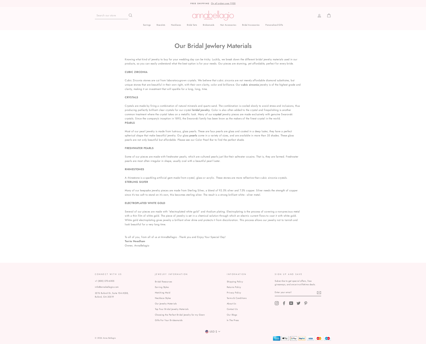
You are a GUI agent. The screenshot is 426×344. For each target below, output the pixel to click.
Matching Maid (162, 292)
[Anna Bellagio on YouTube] (291, 303)
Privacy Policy (234, 292)
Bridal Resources (163, 281)
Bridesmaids (208, 24)
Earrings (147, 24)
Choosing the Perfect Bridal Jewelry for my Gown (180, 314)
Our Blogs (232, 314)
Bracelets (161, 24)
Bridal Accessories (251, 24)
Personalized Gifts (274, 24)
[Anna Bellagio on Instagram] (277, 303)
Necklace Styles (163, 298)
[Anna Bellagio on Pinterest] (306, 303)
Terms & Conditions (236, 298)
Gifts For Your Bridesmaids (169, 320)
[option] (213, 3)
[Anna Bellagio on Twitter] (299, 303)
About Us (231, 303)
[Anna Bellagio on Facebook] (284, 303)
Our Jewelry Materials (166, 303)
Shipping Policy (235, 281)
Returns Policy (234, 287)
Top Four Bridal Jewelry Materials (172, 309)
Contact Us (232, 309)
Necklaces (176, 24)
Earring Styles (162, 287)
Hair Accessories (228, 24)
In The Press (233, 320)
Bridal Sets (192, 24)
